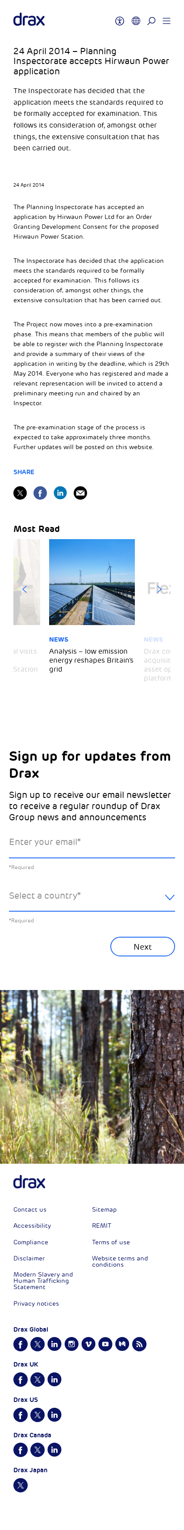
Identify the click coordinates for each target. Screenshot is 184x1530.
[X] (20, 493)
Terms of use (111, 1242)
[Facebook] (40, 493)
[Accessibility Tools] (119, 17)
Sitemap (104, 1209)
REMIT (101, 1226)
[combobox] (92, 903)
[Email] (80, 493)
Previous (24, 589)
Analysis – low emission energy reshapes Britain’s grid (91, 660)
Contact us (29, 1209)
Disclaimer (29, 1258)
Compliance (30, 1242)
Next (159, 589)
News (58, 639)
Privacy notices (36, 1303)
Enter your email (45, 842)
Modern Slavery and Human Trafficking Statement (43, 1281)
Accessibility (32, 1226)
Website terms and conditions (120, 1262)
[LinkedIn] (60, 492)
